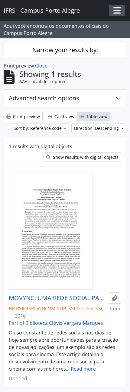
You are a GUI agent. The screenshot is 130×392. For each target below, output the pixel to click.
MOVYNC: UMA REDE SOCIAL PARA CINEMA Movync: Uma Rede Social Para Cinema (57, 298)
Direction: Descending (97, 128)
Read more (83, 368)
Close (41, 65)
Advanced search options (44, 98)
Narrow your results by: (65, 50)
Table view (96, 116)
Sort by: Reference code (38, 128)
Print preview (26, 116)
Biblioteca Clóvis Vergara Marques (64, 323)
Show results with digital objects (85, 157)
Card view (63, 116)
